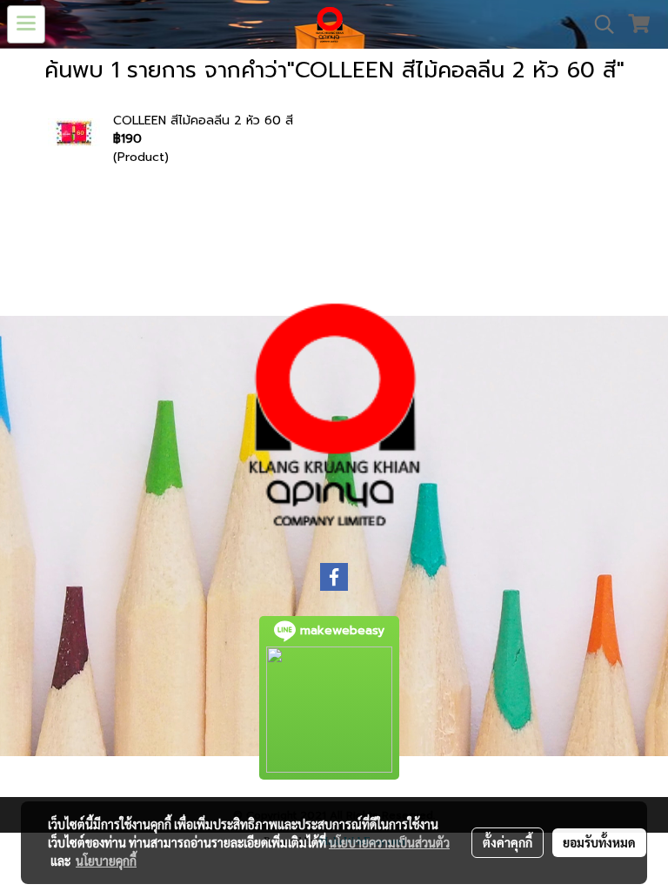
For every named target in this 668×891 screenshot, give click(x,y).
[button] (598, 24)
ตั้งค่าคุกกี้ (507, 842)
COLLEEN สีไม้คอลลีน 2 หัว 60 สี (203, 120)
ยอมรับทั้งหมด (599, 842)
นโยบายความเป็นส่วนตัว (389, 842)
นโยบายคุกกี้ (106, 860)
